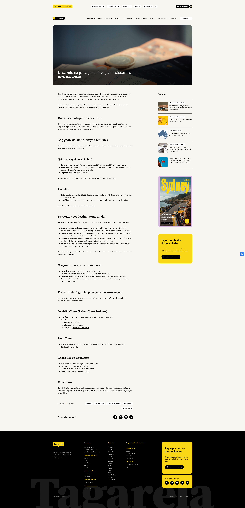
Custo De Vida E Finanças (112, 18)
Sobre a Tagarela (89, 447)
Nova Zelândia (112, 475)
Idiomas (128, 451)
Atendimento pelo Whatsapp (92, 452)
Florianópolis (88, 474)
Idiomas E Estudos (141, 18)
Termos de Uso (173, 496)
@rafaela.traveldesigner (80, 328)
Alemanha (111, 452)
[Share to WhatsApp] (120, 417)
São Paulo (87, 476)
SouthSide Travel (73, 322)
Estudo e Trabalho (131, 453)
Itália (109, 466)
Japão (110, 470)
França (110, 463)
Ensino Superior (130, 456)
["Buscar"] (156, 6)
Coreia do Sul (111, 459)
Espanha (110, 461)
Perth (85, 460)
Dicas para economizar (114, 404)
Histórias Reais (127, 18)
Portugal (110, 477)
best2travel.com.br (71, 347)
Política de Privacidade (186, 496)
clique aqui (71, 254)
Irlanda (110, 468)
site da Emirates (89, 206)
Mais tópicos (184, 18)
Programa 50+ (130, 458)
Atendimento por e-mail (91, 449)
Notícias (152, 18)
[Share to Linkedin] (126, 417)
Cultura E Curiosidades (94, 18)
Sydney (86, 458)
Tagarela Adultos (96, 6)
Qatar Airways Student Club (105, 178)
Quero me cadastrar (169, 257)
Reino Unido (111, 479)
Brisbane (86, 467)
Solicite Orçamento (182, 6)
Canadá (110, 456)
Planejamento (128, 404)
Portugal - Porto (88, 482)
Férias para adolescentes (132, 464)
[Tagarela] (62, 6)
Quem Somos (148, 6)
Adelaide (86, 465)
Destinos (125, 6)
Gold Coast (87, 463)
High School (129, 467)
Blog (136, 6)
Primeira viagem (127, 408)
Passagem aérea (99, 404)
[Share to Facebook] (115, 417)
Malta (109, 472)
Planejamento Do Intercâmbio (167, 18)
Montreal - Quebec (89, 489)
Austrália (88, 404)
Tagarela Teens (112, 6)
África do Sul (111, 447)
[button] (131, 417)
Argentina (110, 454)
